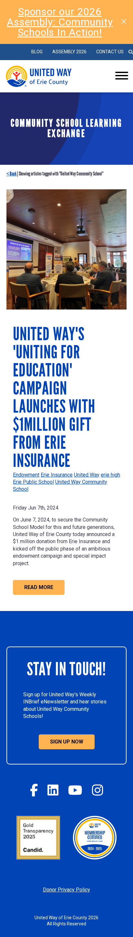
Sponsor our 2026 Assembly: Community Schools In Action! (60, 21)
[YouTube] (75, 790)
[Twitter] (52, 790)
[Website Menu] (121, 76)
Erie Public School (33, 482)
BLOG (37, 51)
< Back (11, 174)
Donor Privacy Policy (66, 890)
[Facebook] (34, 790)
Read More (38, 587)
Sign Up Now (66, 742)
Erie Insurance (57, 475)
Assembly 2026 (69, 51)
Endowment (26, 475)
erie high (110, 475)
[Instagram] (97, 790)
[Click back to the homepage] (53, 76)
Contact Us (110, 51)
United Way (86, 475)
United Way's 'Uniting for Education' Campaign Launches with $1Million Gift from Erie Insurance (54, 397)
